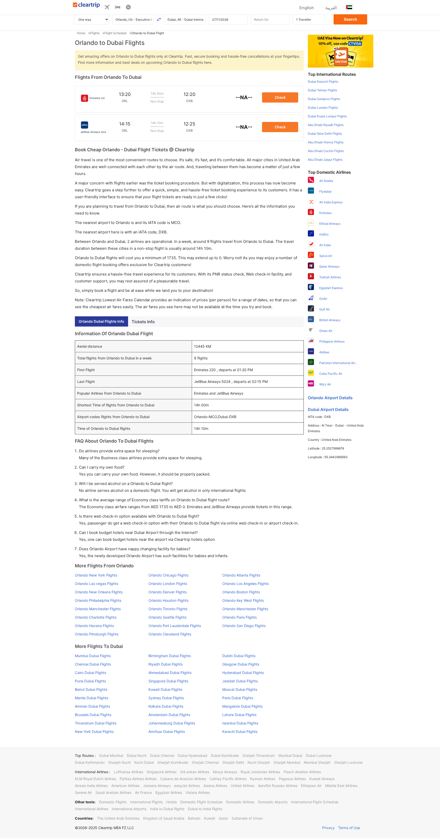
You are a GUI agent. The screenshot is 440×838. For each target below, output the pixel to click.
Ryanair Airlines (262, 779)
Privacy (328, 828)
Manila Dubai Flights (91, 698)
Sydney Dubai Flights (166, 698)
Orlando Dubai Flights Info (101, 321)
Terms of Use (349, 828)
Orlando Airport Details (330, 397)
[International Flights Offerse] (128, 8)
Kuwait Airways (322, 779)
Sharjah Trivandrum (258, 755)
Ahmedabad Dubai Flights (169, 672)
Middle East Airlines (341, 785)
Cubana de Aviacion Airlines (183, 779)
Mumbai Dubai (290, 755)
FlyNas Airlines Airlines (138, 779)
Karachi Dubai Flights (239, 731)
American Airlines (125, 785)
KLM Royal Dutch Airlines (95, 779)
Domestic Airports (272, 802)
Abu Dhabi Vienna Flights (325, 142)
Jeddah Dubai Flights (240, 681)
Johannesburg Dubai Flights (171, 723)
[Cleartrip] (86, 5)
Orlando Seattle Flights (167, 617)
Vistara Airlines (198, 792)
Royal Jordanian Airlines (260, 772)
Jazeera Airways (157, 785)
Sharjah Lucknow (348, 762)
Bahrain (194, 818)
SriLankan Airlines (194, 772)
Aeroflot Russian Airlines (277, 785)
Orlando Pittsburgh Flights (96, 634)
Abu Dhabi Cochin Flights (326, 151)
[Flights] (107, 8)
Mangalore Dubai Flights (242, 706)
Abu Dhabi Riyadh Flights (325, 125)
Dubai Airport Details (328, 409)
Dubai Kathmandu (90, 762)
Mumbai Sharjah (317, 762)
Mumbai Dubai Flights (93, 656)
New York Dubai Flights (94, 731)
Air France (143, 792)
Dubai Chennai (162, 755)
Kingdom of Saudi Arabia (163, 818)
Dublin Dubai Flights (238, 656)
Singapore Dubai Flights (168, 681)
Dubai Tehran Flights (322, 90)
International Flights (146, 802)
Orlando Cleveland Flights (169, 634)
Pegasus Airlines (292, 779)
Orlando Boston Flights (241, 592)
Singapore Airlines (161, 772)
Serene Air (83, 792)
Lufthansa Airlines (128, 772)
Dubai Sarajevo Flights (324, 99)
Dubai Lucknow (319, 755)
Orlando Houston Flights (168, 600)
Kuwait (209, 818)
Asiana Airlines (215, 785)
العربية (331, 7)
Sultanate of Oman (247, 818)
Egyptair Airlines (168, 792)
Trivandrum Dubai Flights (95, 723)
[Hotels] (118, 8)
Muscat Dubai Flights (239, 689)
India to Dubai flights (167, 809)
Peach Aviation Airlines (302, 772)
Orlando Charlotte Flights (95, 617)
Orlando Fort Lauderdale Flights (174, 625)
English (306, 7)
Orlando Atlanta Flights (241, 575)
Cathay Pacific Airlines (228, 779)
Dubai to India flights (205, 809)
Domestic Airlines (240, 802)
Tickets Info (143, 321)
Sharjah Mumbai (286, 762)
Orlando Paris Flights (239, 617)
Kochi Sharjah (259, 762)
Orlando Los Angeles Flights (245, 583)
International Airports (129, 809)
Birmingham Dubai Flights (169, 656)
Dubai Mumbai (111, 755)
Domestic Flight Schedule (201, 802)
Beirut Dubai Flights (91, 689)
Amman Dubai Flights (92, 706)
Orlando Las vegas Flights (96, 583)
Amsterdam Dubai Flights (169, 714)
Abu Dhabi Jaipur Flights (325, 159)
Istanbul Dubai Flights (240, 723)
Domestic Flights (113, 802)
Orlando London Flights (167, 583)
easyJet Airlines (187, 785)
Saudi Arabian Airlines (113, 792)
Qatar (223, 818)
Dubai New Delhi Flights (325, 133)
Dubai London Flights (323, 107)
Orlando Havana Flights (94, 625)
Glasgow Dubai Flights (240, 664)
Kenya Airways (225, 772)
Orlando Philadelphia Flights (98, 600)
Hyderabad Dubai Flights (243, 672)
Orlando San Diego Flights (244, 625)
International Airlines (91, 809)
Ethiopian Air (311, 785)
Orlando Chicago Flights (168, 575)
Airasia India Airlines (91, 785)
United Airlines (242, 785)
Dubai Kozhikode (225, 755)
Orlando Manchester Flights (98, 609)
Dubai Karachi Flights (323, 81)
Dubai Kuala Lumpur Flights (327, 116)
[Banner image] (340, 50)
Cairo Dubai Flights (90, 672)
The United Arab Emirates (118, 818)
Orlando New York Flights (96, 575)
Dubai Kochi (136, 755)
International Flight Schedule (314, 802)
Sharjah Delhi (233, 762)
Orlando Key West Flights (243, 600)
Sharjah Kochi (119, 762)
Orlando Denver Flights (167, 592)
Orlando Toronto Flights (167, 609)
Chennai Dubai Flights (93, 664)
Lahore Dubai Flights (239, 714)
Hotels (171, 802)
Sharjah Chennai (205, 762)
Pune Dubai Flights (90, 681)
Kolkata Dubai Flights (165, 706)
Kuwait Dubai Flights (165, 689)
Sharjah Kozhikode (172, 762)
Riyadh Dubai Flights (165, 664)
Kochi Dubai (144, 762)
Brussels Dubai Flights (93, 714)
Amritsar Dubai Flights (166, 731)
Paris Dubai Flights (237, 698)
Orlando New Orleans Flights (98, 592)
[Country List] (349, 7)
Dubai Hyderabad (192, 755)
